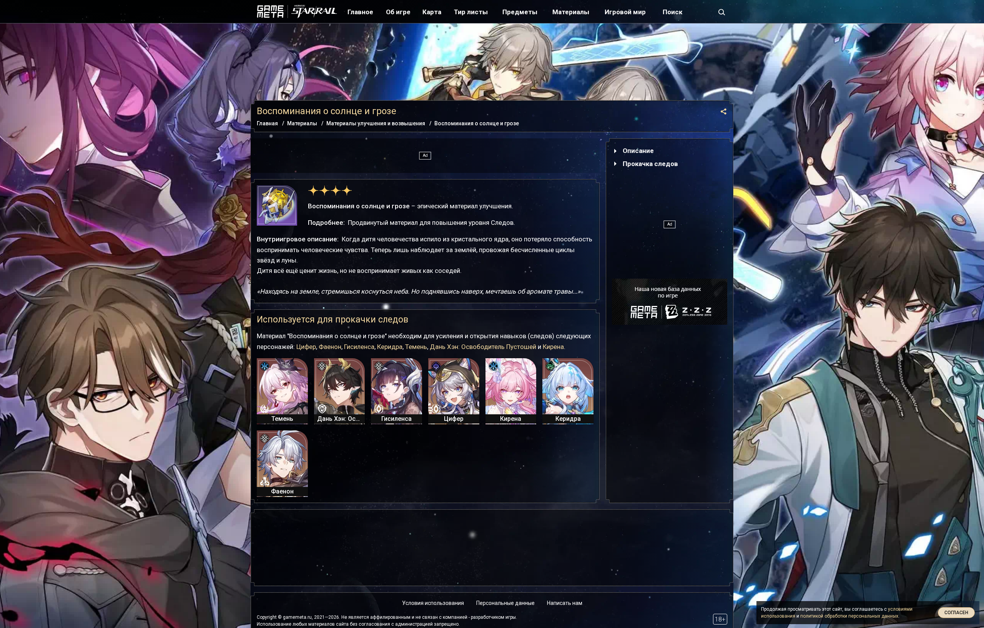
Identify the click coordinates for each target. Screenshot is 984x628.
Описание (638, 151)
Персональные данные (505, 603)
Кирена (553, 347)
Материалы (570, 12)
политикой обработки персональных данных (849, 616)
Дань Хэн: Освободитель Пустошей (483, 347)
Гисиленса (359, 347)
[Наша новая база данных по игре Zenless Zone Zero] (669, 302)
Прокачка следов (650, 164)
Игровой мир (625, 12)
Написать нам (564, 603)
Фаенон (330, 347)
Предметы (519, 12)
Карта (431, 12)
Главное (360, 12)
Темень (416, 347)
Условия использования (433, 603)
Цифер (306, 347)
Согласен (956, 612)
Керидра (389, 347)
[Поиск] (721, 11)
